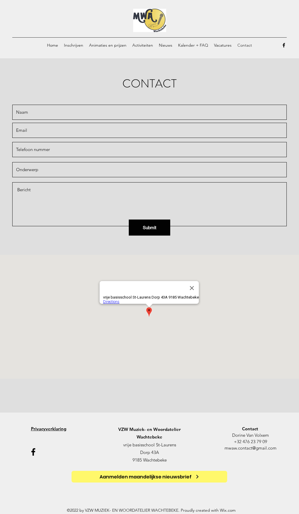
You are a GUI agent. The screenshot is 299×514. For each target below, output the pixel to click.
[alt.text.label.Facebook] (284, 45)
